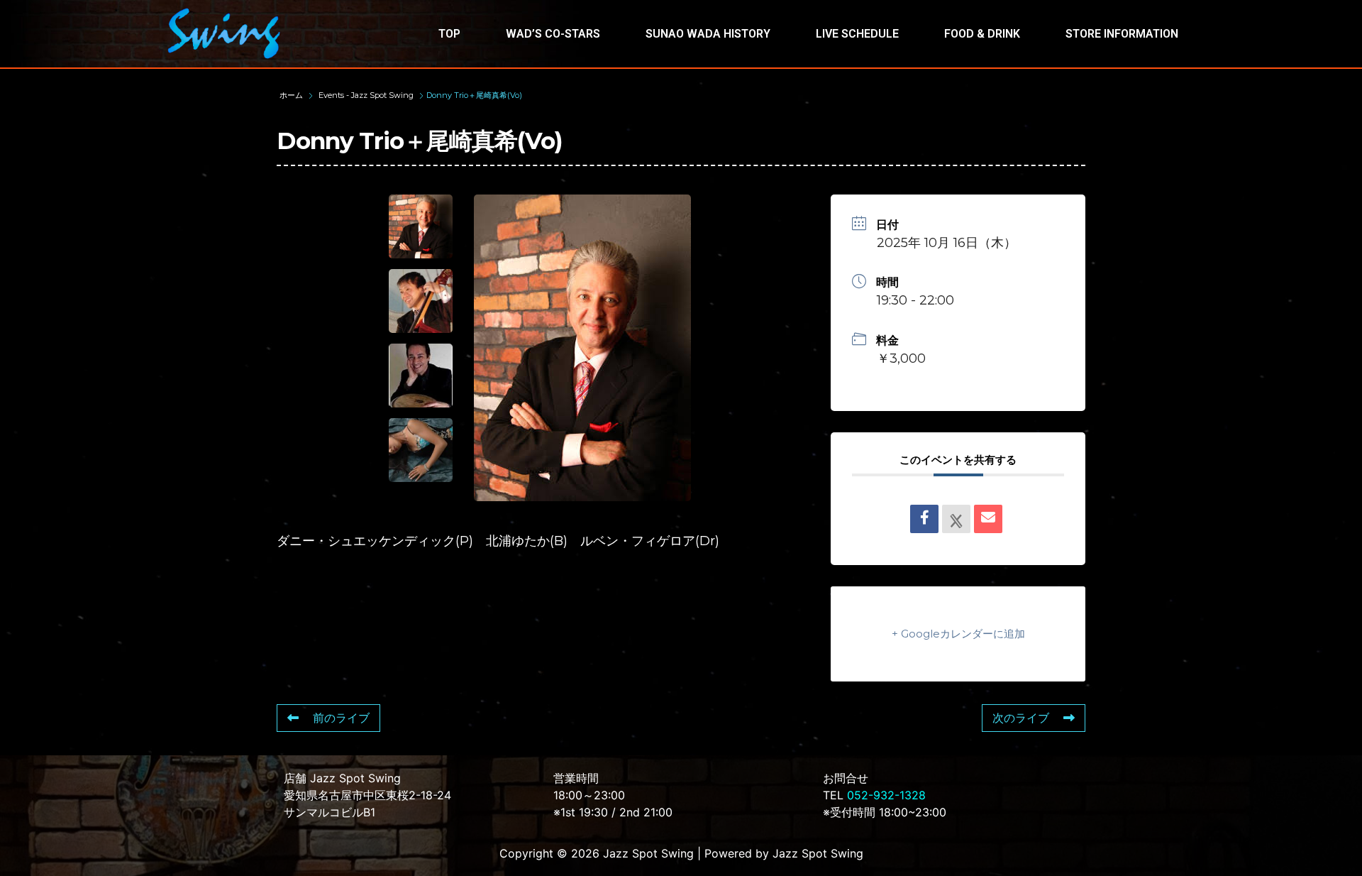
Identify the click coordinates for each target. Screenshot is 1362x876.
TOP (449, 33)
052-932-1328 (886, 795)
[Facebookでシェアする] (924, 519)
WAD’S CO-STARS (553, 33)
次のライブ (1020, 718)
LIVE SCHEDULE (857, 33)
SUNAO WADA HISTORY (708, 33)
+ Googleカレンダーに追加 (958, 633)
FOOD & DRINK (982, 33)
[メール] (988, 519)
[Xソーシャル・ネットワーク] (956, 519)
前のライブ (341, 718)
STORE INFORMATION (1121, 33)
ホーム (292, 95)
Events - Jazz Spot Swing (366, 95)
